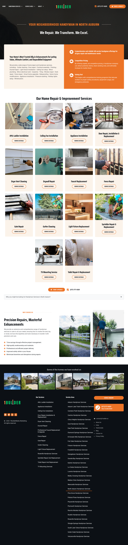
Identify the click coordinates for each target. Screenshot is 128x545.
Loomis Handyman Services (77, 471)
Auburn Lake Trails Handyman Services (81, 406)
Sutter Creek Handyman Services (78, 532)
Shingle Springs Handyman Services (80, 523)
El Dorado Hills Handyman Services (79, 437)
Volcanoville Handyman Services (78, 536)
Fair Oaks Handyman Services (78, 441)
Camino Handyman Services (77, 415)
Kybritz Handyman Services (77, 463)
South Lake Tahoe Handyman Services (80, 528)
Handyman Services (14, 6)
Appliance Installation (45, 406)
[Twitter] (8, 414)
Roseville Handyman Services (47, 454)
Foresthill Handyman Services (77, 450)
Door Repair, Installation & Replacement (46, 416)
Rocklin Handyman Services (77, 515)
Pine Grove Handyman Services (78, 493)
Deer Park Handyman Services (78, 428)
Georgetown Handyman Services (78, 454)
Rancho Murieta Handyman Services (80, 510)
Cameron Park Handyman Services (79, 411)
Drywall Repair (42, 426)
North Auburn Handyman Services (79, 489)
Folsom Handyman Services (77, 445)
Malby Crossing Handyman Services (80, 476)
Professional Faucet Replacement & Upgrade (49, 431)
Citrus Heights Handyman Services (79, 419)
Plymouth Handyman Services (78, 506)
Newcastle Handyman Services (78, 484)
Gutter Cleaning (43, 445)
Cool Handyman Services (76, 424)
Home (4, 6)
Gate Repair (41, 441)
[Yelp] (15, 414)
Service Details (19, 141)
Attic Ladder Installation (46, 402)
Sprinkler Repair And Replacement (49, 458)
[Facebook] (5, 414)
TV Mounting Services (45, 466)
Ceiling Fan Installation (45, 411)
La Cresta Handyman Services (78, 467)
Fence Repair (42, 436)
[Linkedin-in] (12, 414)
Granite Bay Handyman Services (78, 458)
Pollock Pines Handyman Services (79, 497)
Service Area (29, 6)
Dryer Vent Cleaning (44, 421)
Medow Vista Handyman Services (79, 480)
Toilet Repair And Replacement (48, 462)
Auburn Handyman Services (77, 402)
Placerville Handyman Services (78, 502)
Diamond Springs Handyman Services (80, 432)
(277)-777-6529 (106, 406)
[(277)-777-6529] (97, 407)
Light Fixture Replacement (46, 449)
